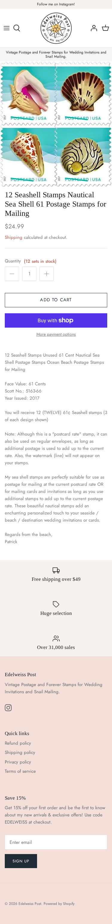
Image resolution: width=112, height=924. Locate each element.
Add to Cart (56, 300)
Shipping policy (20, 752)
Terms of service (20, 771)
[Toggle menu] (6, 28)
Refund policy (18, 743)
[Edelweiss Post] (56, 28)
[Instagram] (8, 707)
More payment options (56, 334)
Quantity (13, 261)
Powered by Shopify (59, 903)
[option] (56, 124)
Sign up (21, 861)
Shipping (13, 237)
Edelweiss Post (30, 903)
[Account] (92, 28)
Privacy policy (18, 762)
